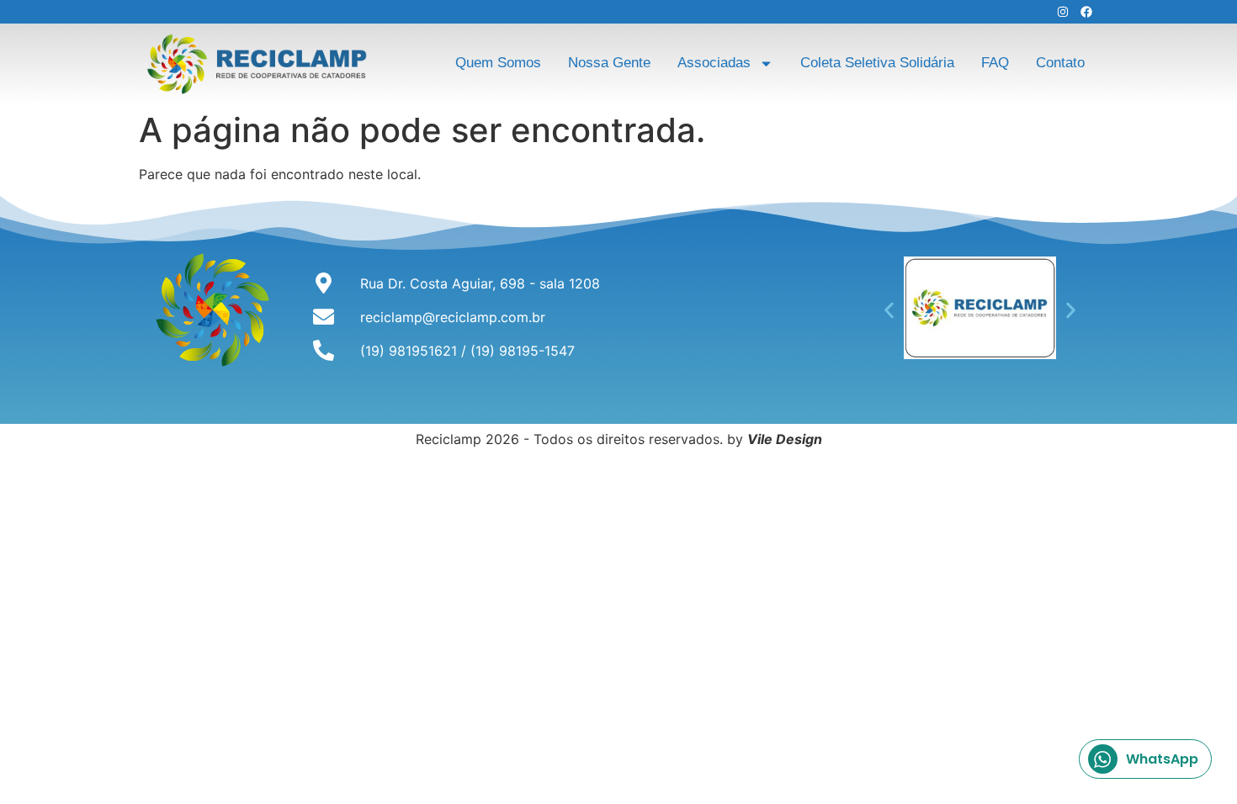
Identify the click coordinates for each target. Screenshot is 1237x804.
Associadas (714, 63)
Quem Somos (498, 63)
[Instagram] (1063, 12)
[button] (889, 309)
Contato (1060, 63)
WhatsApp (1162, 759)
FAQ (995, 63)
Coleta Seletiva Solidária (877, 63)
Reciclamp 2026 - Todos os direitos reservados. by (619, 439)
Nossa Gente (609, 63)
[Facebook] (1086, 12)
